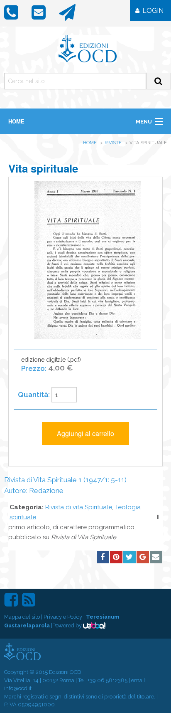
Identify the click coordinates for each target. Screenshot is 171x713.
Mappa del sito (22, 617)
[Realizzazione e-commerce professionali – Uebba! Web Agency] (94, 625)
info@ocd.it (18, 688)
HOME (16, 121)
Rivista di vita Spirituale (78, 507)
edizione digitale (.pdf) (51, 364)
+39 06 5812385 (107, 680)
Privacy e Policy (63, 617)
